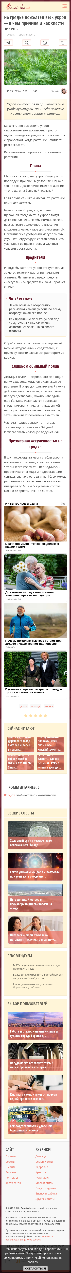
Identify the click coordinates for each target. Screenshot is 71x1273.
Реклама (10, 1172)
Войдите (9, 795)
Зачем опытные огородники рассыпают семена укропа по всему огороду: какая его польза (35, 309)
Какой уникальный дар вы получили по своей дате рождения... (35, 874)
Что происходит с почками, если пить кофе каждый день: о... (50, 743)
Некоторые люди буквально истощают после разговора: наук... (33, 937)
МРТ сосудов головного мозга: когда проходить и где (36, 967)
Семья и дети (44, 1161)
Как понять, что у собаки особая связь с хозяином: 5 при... (20, 761)
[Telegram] (8, 42)
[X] (26, 42)
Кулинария (43, 1177)
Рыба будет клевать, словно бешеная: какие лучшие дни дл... (49, 761)
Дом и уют (42, 1156)
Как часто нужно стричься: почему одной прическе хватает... (33, 1096)
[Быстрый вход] (57, 6)
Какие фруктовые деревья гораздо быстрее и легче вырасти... (19, 743)
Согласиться (35, 1268)
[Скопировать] (63, 42)
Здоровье (42, 1167)
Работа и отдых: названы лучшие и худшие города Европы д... (34, 1033)
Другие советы (45, 1199)
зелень (49, 706)
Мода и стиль (44, 1183)
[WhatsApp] (44, 42)
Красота (41, 1172)
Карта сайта (13, 1183)
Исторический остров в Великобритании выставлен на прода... (31, 903)
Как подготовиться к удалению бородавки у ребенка (33, 985)
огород (35, 706)
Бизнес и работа (46, 1193)
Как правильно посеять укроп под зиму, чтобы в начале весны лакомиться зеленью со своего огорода (34, 325)
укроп (23, 706)
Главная (10, 1156)
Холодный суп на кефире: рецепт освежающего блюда (32, 842)
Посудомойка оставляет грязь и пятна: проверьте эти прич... (31, 1065)
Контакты (11, 1177)
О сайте (10, 1167)
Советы (10, 1161)
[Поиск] (51, 6)
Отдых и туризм (46, 1188)
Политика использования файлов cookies (29, 1238)
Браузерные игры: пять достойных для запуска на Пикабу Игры (38, 976)
